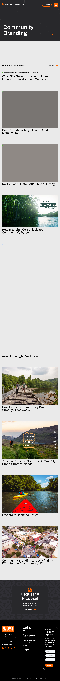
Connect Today (28, 650)
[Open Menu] (56, 5)
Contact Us (28, 610)
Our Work (52, 65)
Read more (7, 82)
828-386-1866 (8, 634)
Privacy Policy (44, 678)
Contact (47, 4)
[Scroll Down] (52, 34)
